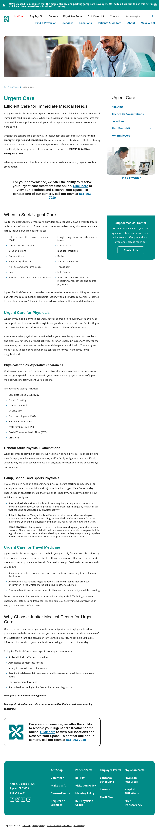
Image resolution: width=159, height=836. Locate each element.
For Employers (121, 135)
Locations (85, 23)
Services (67, 23)
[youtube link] (28, 799)
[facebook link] (12, 799)
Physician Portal (72, 16)
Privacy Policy (38, 825)
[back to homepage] (5, 87)
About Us (117, 107)
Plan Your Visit (121, 128)
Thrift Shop (107, 797)
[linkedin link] (23, 799)
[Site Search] (152, 16)
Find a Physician (45, 23)
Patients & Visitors (109, 23)
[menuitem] (45, 23)
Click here (80, 186)
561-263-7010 (76, 739)
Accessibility (79, 825)
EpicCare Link (96, 16)
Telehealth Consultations (128, 114)
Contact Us (131, 250)
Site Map (26, 825)
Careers (53, 16)
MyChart (19, 16)
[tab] (151, 128)
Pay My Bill (36, 16)
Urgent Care (123, 97)
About (131, 23)
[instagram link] (18, 799)
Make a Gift (148, 23)
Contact (114, 16)
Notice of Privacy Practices (59, 825)
